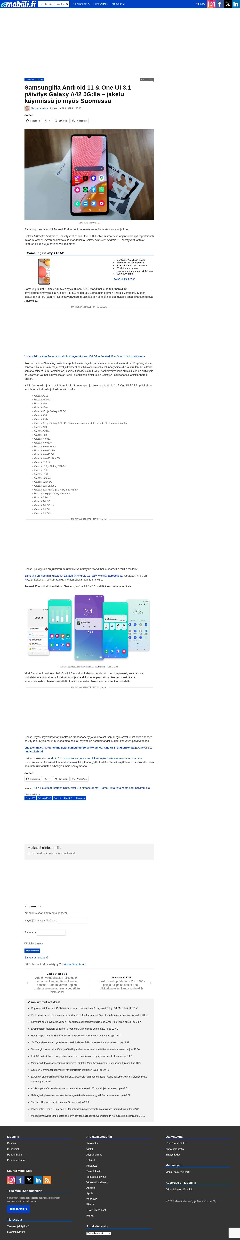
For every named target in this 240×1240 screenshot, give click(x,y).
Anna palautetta (175, 1149)
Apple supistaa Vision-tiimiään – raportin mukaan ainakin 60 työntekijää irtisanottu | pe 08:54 (79, 1088)
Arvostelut (92, 1143)
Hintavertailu (100, 4)
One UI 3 (58, 798)
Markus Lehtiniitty (39, 108)
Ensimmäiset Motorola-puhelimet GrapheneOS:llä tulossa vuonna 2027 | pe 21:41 (74, 1028)
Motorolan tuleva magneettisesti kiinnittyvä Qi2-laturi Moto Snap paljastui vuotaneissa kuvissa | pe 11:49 (86, 1063)
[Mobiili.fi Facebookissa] (220, 4)
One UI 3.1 (69, 798)
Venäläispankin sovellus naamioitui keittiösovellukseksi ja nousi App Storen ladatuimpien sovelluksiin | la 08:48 (89, 1015)
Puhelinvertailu (16, 1160)
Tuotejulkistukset (96, 1210)
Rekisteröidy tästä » (74, 964)
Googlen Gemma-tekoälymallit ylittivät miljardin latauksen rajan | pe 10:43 (70, 1069)
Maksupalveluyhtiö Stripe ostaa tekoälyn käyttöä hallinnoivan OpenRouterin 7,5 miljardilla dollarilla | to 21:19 (88, 1115)
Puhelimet (13, 1149)
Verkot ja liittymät (96, 1176)
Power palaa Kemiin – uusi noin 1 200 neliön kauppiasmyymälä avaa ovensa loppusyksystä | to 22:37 (85, 1109)
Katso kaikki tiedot (124, 279)
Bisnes (90, 1204)
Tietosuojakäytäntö (18, 1226)
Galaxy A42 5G (44, 798)
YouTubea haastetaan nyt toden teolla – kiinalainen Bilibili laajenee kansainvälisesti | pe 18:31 (80, 1042)
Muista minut (35, 943)
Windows (91, 1199)
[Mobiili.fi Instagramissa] (211, 4)
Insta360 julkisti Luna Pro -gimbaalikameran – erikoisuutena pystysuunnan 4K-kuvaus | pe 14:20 (82, 1056)
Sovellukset (93, 1171)
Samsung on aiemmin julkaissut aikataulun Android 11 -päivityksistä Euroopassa (73, 575)
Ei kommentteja (147, 80)
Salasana (30, 932)
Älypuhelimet (30, 80)
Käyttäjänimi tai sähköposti (40, 920)
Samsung (80, 798)
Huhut (89, 1215)
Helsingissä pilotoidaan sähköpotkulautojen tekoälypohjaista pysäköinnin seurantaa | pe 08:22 (80, 1095)
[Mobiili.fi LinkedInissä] (236, 4)
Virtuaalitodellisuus (97, 1182)
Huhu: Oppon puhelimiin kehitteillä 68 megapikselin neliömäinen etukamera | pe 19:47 (76, 1035)
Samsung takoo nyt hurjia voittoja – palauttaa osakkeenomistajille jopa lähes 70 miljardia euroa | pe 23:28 (86, 1021)
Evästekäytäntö (16, 1232)
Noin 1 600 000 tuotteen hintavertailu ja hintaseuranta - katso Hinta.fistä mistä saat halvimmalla (91, 787)
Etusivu (11, 1143)
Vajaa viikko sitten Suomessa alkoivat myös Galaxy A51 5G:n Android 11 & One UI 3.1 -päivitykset (84, 356)
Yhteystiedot (173, 1154)
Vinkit (89, 1149)
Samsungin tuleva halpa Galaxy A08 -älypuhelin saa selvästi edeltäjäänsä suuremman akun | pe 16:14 (85, 1049)
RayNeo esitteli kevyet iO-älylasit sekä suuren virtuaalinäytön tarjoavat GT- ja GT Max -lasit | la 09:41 (85, 1008)
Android (40, 80)
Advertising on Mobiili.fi (179, 1189)
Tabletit (90, 1160)
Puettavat (91, 1165)
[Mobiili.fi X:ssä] (228, 4)
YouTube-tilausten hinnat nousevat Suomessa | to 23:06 (60, 1102)
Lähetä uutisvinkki (176, 1143)
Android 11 (30, 798)
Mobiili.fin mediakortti (178, 1172)
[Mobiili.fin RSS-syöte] (47, 1180)
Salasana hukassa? (36, 957)
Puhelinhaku (14, 1154)
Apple (89, 1193)
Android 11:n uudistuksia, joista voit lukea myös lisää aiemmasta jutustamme (95, 758)
